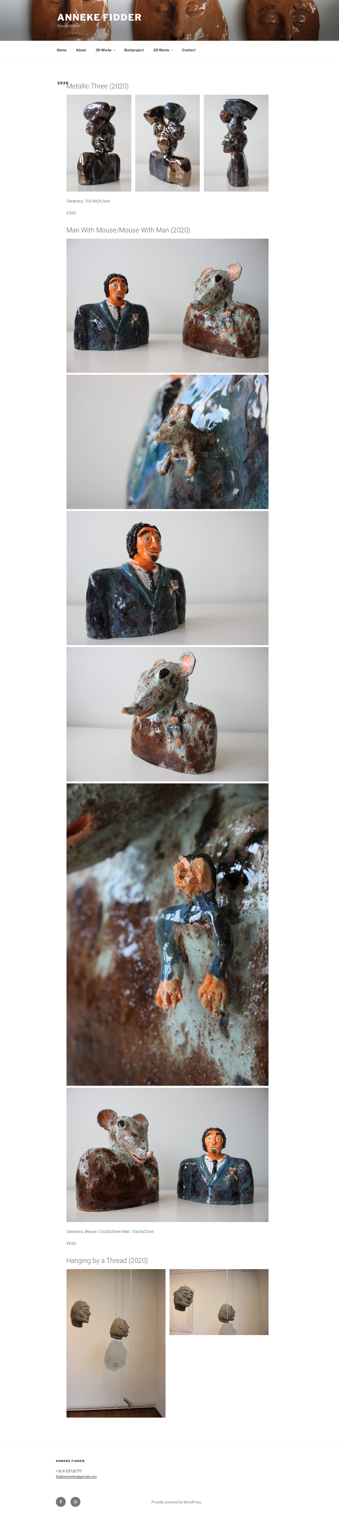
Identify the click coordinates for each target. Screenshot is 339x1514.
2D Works (161, 50)
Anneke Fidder (99, 17)
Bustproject (134, 50)
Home (62, 50)
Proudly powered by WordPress (176, 1502)
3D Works (103, 50)
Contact (189, 50)
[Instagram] (75, 1502)
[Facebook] (61, 1502)
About (81, 50)
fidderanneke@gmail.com (76, 1476)
